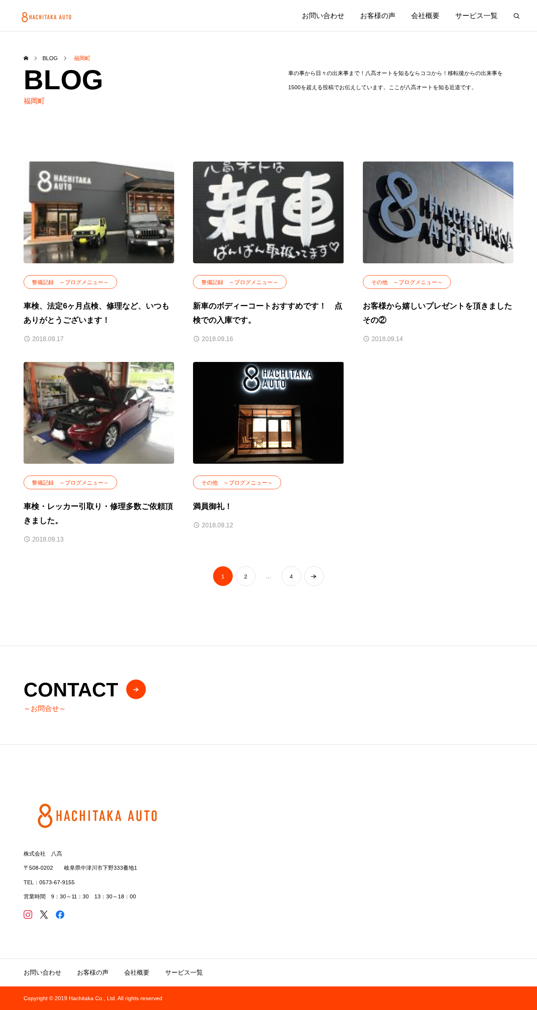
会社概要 (425, 16)
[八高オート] (47, 15)
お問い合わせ (323, 16)
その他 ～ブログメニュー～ (407, 282)
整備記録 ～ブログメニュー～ (70, 282)
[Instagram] (28, 914)
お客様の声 (377, 16)
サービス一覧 (476, 16)
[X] (44, 914)
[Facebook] (60, 914)
